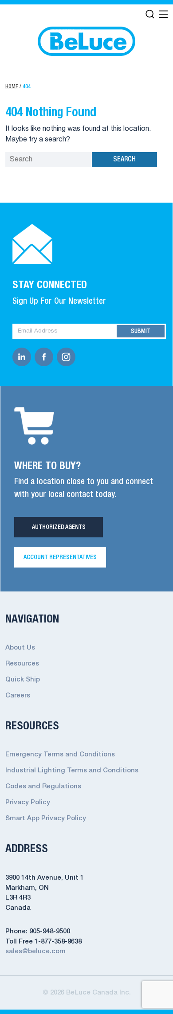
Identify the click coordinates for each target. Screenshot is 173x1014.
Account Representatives (60, 557)
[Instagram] (68, 357)
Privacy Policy (27, 802)
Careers (17, 696)
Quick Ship (22, 680)
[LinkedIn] (23, 357)
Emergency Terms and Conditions (60, 755)
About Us (20, 648)
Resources (22, 664)
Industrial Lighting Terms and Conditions (71, 770)
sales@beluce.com (35, 951)
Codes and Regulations (43, 786)
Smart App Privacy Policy (45, 818)
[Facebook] (46, 357)
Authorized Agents (59, 527)
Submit (140, 331)
